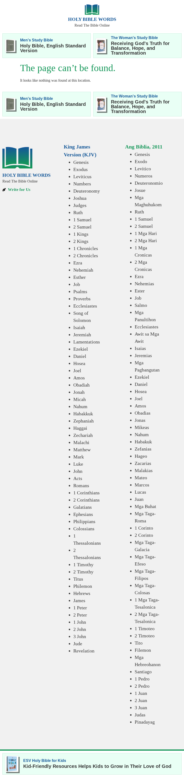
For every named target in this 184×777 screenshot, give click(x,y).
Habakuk (143, 441)
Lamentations (86, 341)
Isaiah (79, 327)
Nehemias (144, 283)
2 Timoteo (145, 635)
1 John (79, 622)
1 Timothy (83, 564)
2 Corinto (144, 535)
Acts (77, 478)
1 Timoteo (145, 628)
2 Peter (80, 614)
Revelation (83, 650)
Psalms (80, 291)
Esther (79, 277)
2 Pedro (142, 686)
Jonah (79, 392)
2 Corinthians (86, 500)
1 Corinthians (86, 492)
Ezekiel (80, 349)
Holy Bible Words (92, 19)
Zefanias (143, 448)
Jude (77, 643)
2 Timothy (83, 571)
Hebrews (81, 593)
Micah (79, 399)
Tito (139, 643)
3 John (79, 636)
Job (76, 284)
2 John (79, 629)
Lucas (140, 492)
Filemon (143, 650)
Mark (78, 456)
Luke (78, 464)
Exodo (141, 161)
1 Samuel (82, 219)
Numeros (143, 175)
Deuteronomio (149, 183)
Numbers (82, 183)
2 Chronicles (85, 255)
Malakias (144, 470)
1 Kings (80, 234)
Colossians (83, 528)
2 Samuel (82, 226)
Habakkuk (83, 413)
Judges (79, 205)
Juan (139, 499)
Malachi (81, 442)
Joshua (79, 198)
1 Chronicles (85, 248)
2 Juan (141, 700)
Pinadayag (145, 722)
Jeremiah (82, 334)
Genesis (81, 162)
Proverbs (82, 298)
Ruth (78, 212)
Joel (77, 370)
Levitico (143, 168)
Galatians (82, 507)
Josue (140, 190)
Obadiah (81, 385)
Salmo (141, 305)
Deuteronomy (86, 191)
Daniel (79, 356)
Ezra (77, 262)
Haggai (80, 428)
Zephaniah (83, 420)
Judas (140, 714)
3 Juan (141, 707)
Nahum (80, 406)
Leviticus (82, 176)
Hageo (141, 456)
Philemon (82, 586)
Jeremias (143, 355)
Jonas (140, 420)
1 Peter (80, 607)
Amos (79, 377)
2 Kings (80, 241)
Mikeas (142, 427)
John (77, 471)
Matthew (82, 449)
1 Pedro (142, 678)
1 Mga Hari (146, 233)
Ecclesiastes (85, 306)
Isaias (140, 348)
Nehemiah (83, 270)
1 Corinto (144, 528)
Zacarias (143, 463)
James (79, 600)
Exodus (80, 169)
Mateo (141, 477)
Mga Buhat (145, 506)
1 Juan (141, 693)
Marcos (142, 484)
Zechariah (83, 435)
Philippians (84, 521)
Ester (140, 290)
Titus (78, 579)
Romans (81, 485)
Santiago (143, 671)
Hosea (79, 363)
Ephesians (83, 514)
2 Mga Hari (146, 240)
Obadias (142, 413)
